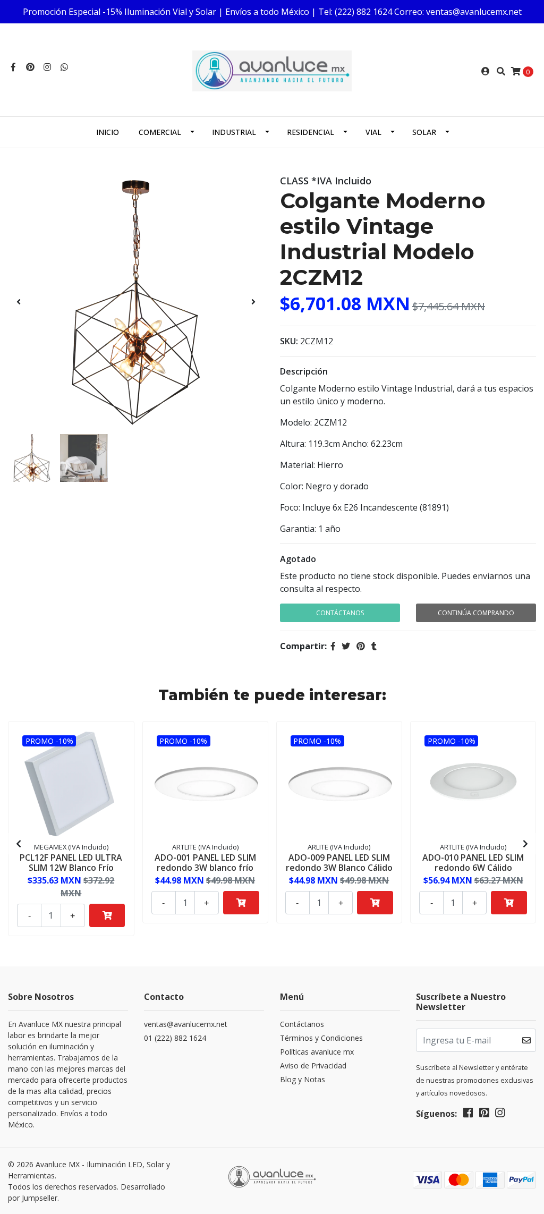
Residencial (310, 132)
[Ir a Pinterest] (30, 67)
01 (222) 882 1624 (175, 1038)
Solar (424, 132)
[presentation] (18, 301)
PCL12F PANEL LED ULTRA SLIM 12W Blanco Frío (71, 862)
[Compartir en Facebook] (333, 646)
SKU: (289, 341)
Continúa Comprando (476, 612)
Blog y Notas (302, 1079)
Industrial (234, 132)
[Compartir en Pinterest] (360, 646)
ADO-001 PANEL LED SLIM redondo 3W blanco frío (205, 862)
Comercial (160, 132)
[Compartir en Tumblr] (374, 646)
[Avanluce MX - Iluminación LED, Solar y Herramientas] (272, 70)
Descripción (304, 371)
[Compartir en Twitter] (346, 646)
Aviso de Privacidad (313, 1065)
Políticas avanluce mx (317, 1052)
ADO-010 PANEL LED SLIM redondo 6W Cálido (473, 862)
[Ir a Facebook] (13, 67)
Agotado (298, 559)
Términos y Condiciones (321, 1038)
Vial (373, 132)
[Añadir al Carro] (107, 915)
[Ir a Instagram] (47, 67)
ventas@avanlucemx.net (185, 1024)
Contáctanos (340, 612)
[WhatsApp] (64, 67)
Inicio (107, 132)
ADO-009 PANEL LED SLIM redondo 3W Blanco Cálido (339, 862)
